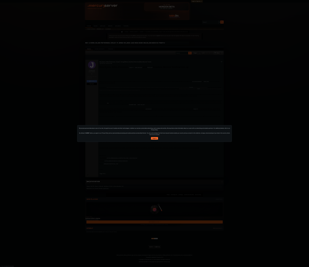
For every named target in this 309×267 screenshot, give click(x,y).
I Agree (154, 138)
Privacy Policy (154, 129)
